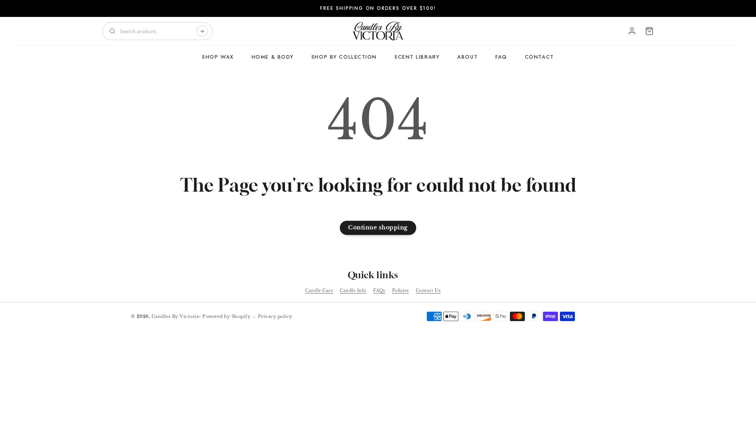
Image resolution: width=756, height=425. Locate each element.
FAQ (501, 57)
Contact (539, 57)
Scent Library (417, 57)
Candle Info (353, 290)
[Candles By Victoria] (378, 31)
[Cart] (649, 31)
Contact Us (428, 290)
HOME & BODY (273, 57)
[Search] (202, 31)
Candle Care (319, 290)
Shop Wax (217, 57)
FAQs (379, 290)
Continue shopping (378, 227)
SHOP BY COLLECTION (344, 57)
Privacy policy (275, 316)
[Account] (632, 31)
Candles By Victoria (175, 316)
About (467, 57)
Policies (400, 290)
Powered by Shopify (226, 316)
